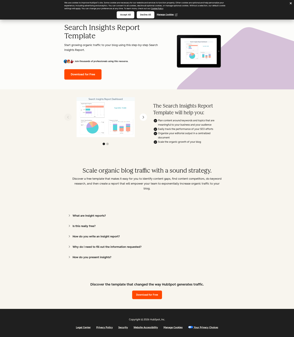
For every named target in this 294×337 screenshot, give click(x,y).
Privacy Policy (104, 327)
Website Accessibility (146, 327)
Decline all (145, 14)
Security (123, 327)
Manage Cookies (165, 14)
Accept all (125, 14)
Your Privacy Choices (206, 327)
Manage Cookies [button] (173, 327)
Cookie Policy (157, 8)
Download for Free (83, 74)
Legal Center (83, 327)
